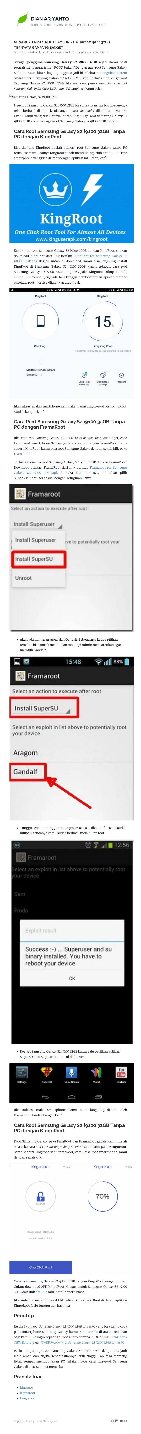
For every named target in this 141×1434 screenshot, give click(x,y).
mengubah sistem (113, 73)
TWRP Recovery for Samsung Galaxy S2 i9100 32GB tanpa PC (82, 1342)
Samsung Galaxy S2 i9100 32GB (90, 52)
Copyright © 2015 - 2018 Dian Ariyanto (35, 1421)
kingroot (26, 1388)
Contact (45, 25)
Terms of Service (85, 25)
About (103, 25)
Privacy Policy (62, 25)
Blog (34, 25)
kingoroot (27, 1398)
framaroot (27, 1393)
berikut (41, 1292)
